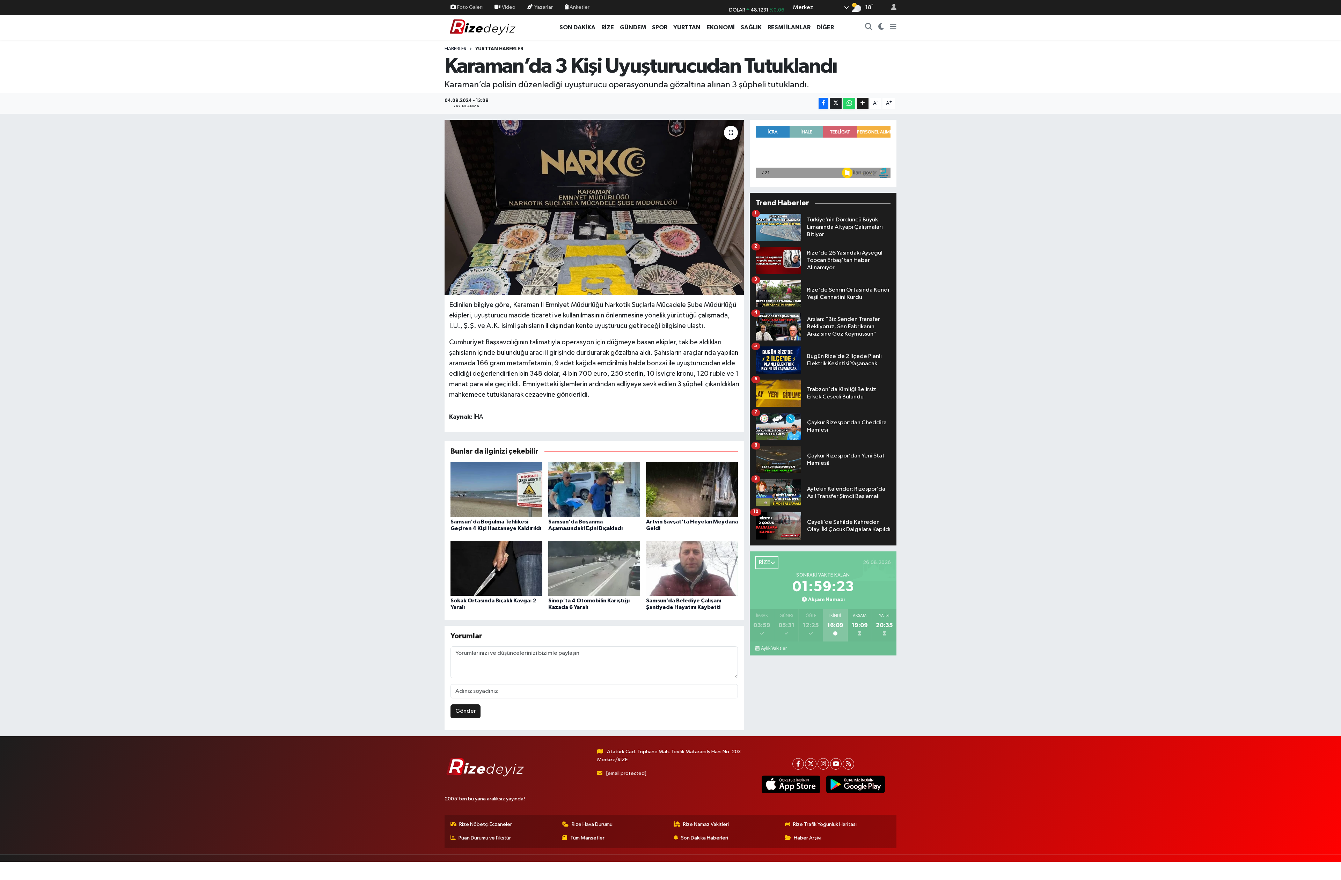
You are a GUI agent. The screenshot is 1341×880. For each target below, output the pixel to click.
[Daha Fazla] (863, 103)
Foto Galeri (470, 7)
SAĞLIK (751, 27)
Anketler (579, 7)
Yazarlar (543, 7)
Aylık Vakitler (774, 648)
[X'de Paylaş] (836, 103)
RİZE (607, 27)
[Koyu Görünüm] (881, 27)
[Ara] (868, 27)
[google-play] (855, 784)
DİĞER (825, 27)
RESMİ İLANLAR (789, 27)
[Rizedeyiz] (484, 27)
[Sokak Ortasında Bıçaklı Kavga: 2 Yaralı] (496, 568)
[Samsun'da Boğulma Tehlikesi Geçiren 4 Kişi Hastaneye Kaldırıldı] (496, 489)
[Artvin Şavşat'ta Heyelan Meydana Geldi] (692, 489)
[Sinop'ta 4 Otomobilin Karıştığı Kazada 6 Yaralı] (594, 568)
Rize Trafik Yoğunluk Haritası (825, 824)
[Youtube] (836, 764)
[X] (810, 764)
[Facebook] (798, 764)
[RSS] (848, 764)
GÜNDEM (633, 27)
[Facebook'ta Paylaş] (823, 103)
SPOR (659, 27)
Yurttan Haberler (499, 48)
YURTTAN (687, 27)
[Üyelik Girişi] (890, 7)
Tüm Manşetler (587, 838)
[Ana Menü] (893, 27)
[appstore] (791, 784)
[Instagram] (823, 764)
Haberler (456, 48)
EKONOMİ (720, 27)
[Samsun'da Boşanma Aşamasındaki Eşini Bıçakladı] (594, 489)
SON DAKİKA (577, 27)
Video (508, 7)
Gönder (465, 711)
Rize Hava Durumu (592, 824)
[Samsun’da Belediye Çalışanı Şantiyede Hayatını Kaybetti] (692, 568)
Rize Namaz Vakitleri (706, 824)
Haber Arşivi (807, 838)
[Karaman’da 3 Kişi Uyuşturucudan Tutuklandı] (594, 207)
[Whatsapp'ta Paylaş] (849, 103)
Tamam (890, 870)
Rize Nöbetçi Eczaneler (485, 824)
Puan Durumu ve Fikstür (485, 838)
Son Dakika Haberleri (704, 838)
